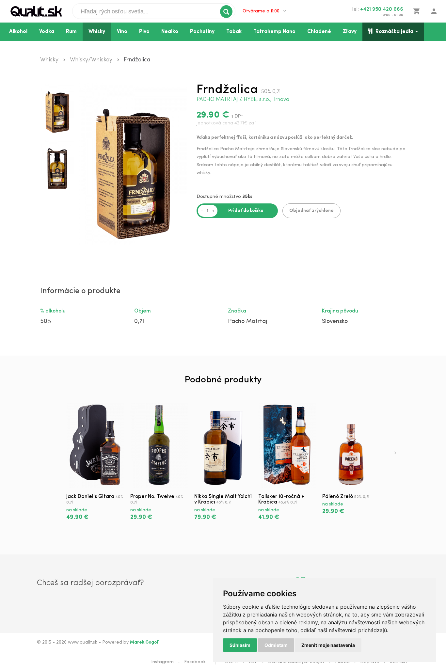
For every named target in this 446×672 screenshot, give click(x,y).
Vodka (46, 31)
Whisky (96, 31)
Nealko (169, 31)
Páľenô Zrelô (337, 496)
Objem (142, 311)
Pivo (144, 31)
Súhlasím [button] (240, 645)
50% (46, 322)
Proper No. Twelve (152, 496)
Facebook (195, 662)
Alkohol (18, 31)
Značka (237, 311)
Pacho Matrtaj (247, 322)
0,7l (139, 322)
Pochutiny (202, 31)
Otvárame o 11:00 (262, 11)
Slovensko (335, 322)
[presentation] (395, 453)
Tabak (234, 31)
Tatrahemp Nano (274, 31)
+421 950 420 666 (381, 9)
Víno (122, 31)
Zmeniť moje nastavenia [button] (328, 645)
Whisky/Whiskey (91, 60)
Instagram (162, 662)
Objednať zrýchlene (311, 210)
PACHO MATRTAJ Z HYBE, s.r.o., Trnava (243, 99)
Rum (71, 31)
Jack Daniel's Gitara (90, 496)
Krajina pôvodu (340, 311)
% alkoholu (53, 311)
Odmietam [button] (276, 645)
